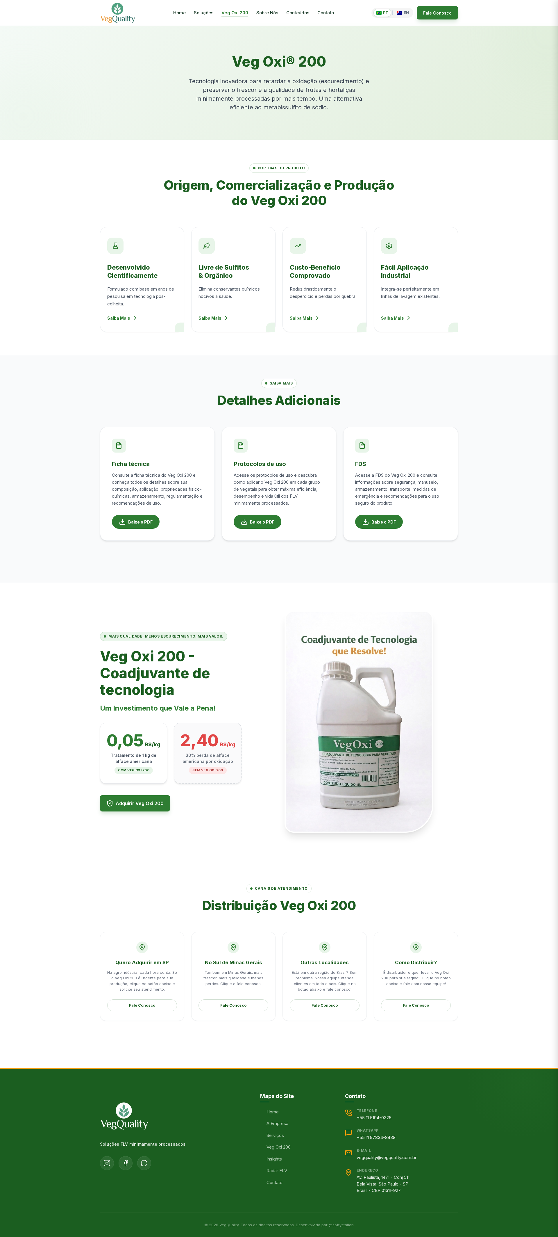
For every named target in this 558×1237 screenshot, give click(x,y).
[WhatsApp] (144, 1163)
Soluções (203, 12)
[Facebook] (126, 1163)
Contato (325, 12)
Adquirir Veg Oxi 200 (140, 803)
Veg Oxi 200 (234, 12)
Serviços (275, 1135)
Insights (274, 1159)
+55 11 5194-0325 (374, 1117)
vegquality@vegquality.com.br (386, 1157)
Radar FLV (277, 1170)
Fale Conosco (437, 12)
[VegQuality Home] (117, 12)
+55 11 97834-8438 (376, 1137)
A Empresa (277, 1123)
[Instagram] (107, 1163)
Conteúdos (297, 12)
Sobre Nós (267, 12)
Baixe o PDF (140, 521)
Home (179, 12)
